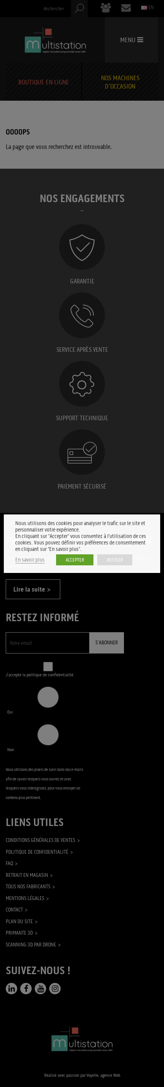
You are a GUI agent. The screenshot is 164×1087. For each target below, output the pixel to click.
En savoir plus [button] (30, 560)
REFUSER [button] (115, 560)
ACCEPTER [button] (75, 560)
